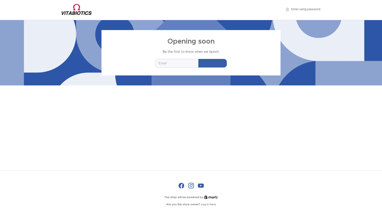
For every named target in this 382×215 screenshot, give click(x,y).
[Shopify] (211, 197)
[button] (303, 9)
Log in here (208, 204)
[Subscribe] (212, 63)
